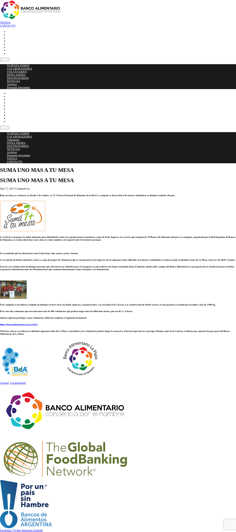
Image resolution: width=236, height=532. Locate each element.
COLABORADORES (19, 68)
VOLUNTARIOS (17, 71)
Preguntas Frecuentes (20, 53)
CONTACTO (14, 121)
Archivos (12, 84)
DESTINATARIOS (18, 78)
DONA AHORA (16, 75)
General (4, 383)
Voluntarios (13, 139)
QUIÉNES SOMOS (18, 65)
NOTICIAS (13, 81)
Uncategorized (18, 383)
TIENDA (12, 158)
